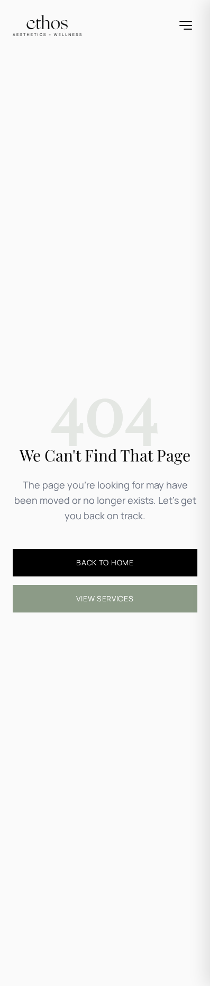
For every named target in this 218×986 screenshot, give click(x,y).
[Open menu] (185, 25)
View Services (104, 598)
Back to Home (104, 562)
